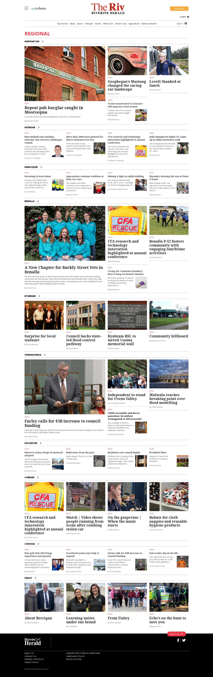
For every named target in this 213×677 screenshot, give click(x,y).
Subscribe (179, 8)
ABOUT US (29, 653)
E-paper (183, 17)
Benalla (30, 201)
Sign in (180, 23)
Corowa (30, 543)
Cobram (29, 477)
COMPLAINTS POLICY (75, 656)
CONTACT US (30, 656)
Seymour (30, 127)
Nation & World (149, 23)
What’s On (108, 23)
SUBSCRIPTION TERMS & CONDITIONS (83, 653)
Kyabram (30, 296)
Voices (98, 23)
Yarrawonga (33, 354)
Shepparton (32, 41)
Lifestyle (89, 23)
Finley (28, 577)
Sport (80, 23)
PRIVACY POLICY (32, 662)
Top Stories (62, 23)
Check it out (121, 23)
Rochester (31, 443)
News (72, 23)
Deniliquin (31, 167)
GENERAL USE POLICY (34, 659)
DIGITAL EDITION (74, 659)
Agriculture (134, 23)
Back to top (174, 634)
